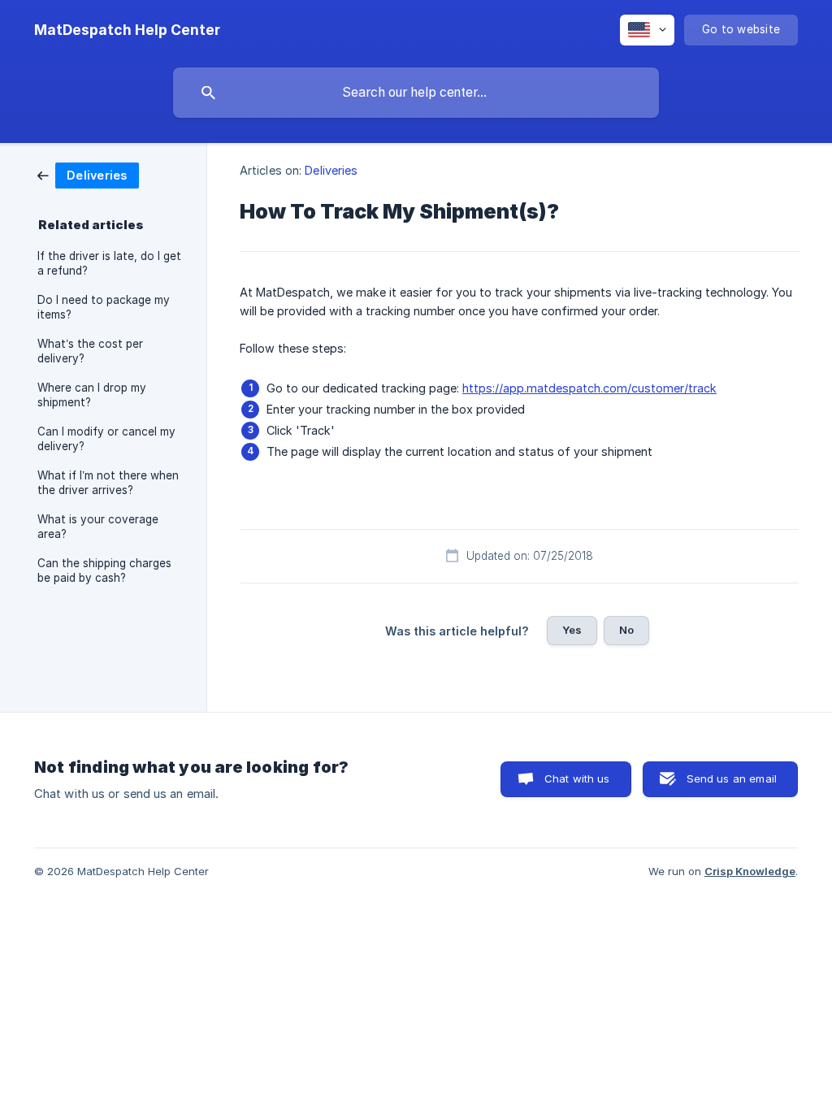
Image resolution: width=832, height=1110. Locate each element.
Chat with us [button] (577, 778)
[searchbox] (416, 92)
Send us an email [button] (732, 778)
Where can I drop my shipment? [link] (91, 395)
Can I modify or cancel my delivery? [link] (106, 439)
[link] (88, 174)
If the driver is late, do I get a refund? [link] (109, 263)
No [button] (626, 629)
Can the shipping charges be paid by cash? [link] (104, 570)
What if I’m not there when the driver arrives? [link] (108, 482)
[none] (127, 30)
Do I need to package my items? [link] (103, 307)
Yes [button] (572, 629)
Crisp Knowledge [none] (749, 871)
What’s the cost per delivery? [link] (90, 351)
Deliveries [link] (331, 170)
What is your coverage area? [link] (97, 526)
